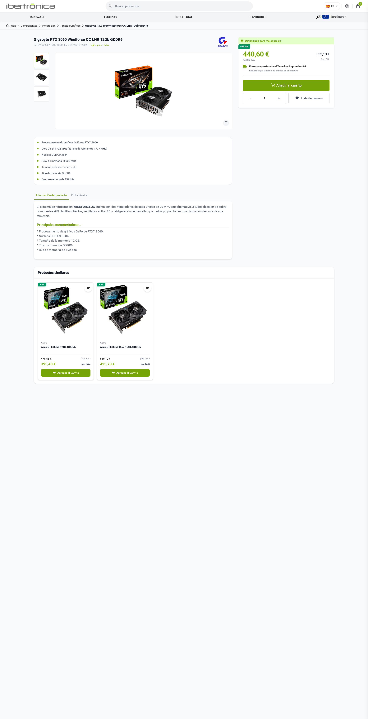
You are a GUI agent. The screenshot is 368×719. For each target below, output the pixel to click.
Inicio (12, 25)
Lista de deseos (312, 98)
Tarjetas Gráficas (70, 25)
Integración (49, 25)
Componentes (29, 25)
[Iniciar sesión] (347, 6)
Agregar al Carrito (68, 372)
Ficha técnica (79, 195)
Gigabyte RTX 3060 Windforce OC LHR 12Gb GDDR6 (116, 25)
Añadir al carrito (288, 85)
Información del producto (51, 195)
